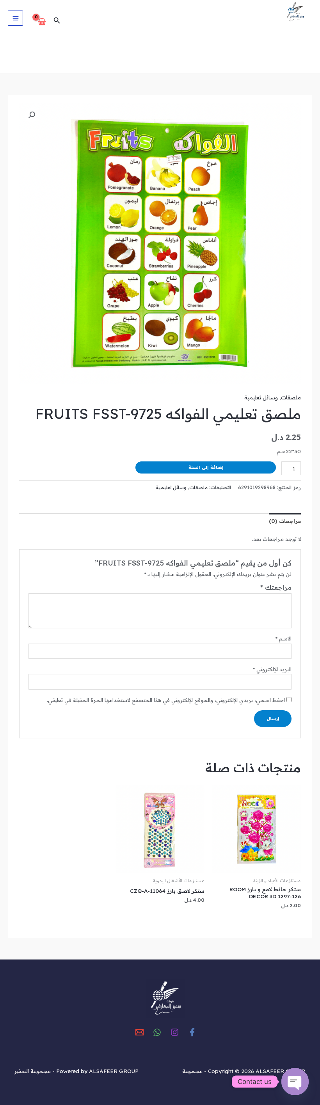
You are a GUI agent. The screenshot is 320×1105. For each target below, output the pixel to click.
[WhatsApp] (157, 1032)
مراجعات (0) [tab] (285, 521)
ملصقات (291, 397)
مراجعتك (276, 587)
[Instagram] (175, 1032)
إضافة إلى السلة (205, 467)
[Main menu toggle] (15, 18)
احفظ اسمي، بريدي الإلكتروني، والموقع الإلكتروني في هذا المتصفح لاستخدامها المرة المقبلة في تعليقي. (166, 700)
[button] (56, 21)
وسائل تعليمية (261, 397)
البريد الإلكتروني (272, 669)
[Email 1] (139, 1032)
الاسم (283, 638)
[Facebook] (192, 1032)
